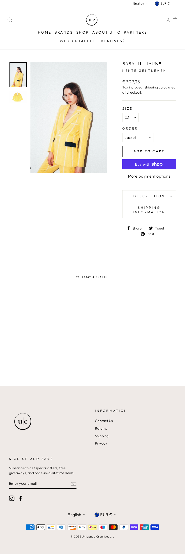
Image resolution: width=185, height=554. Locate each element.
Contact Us (104, 421)
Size (127, 109)
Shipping (151, 87)
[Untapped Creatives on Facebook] (20, 498)
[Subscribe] (73, 484)
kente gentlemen (144, 71)
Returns (101, 428)
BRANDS (64, 32)
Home (44, 32)
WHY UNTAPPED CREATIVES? (92, 41)
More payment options (149, 176)
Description (149, 196)
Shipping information (149, 210)
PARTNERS (135, 32)
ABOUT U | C (106, 32)
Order (130, 128)
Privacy (101, 443)
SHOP (82, 32)
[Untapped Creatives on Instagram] (11, 498)
